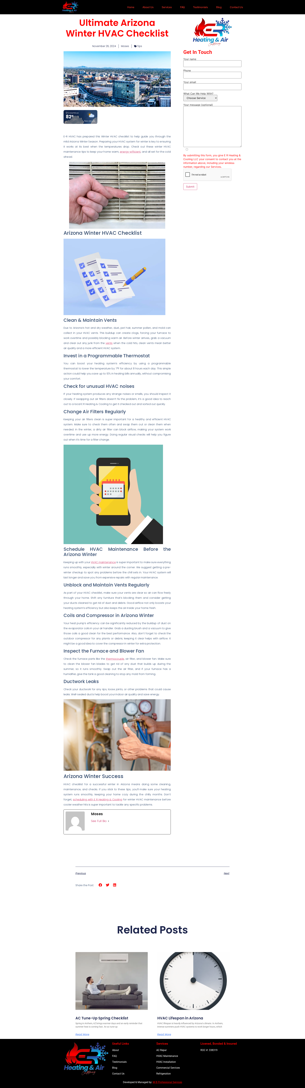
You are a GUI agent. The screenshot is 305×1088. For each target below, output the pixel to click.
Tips (139, 46)
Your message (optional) (198, 105)
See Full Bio (99, 821)
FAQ (182, 7)
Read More (82, 1034)
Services (167, 7)
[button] (100, 885)
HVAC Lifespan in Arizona (180, 1018)
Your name (189, 59)
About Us (147, 7)
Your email (189, 82)
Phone (187, 70)
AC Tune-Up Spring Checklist (101, 1018)
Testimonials (200, 7)
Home (130, 7)
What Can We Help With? (198, 93)
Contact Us (236, 7)
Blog (219, 7)
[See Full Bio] (108, 821)
